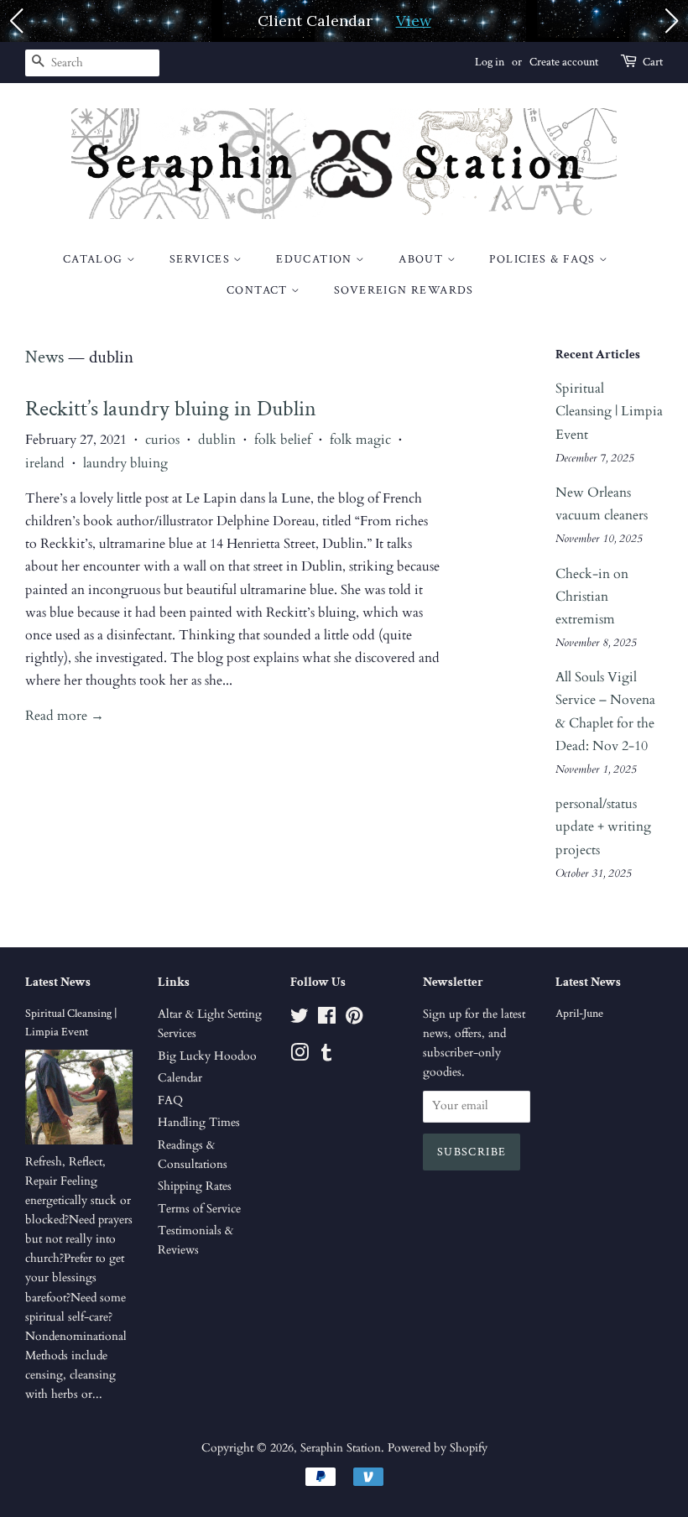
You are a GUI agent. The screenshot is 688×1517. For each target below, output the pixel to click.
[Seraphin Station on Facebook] (326, 1019)
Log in (489, 62)
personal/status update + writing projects (603, 826)
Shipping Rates (195, 1186)
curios (162, 439)
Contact (259, 290)
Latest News (58, 982)
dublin (217, 439)
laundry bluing (125, 463)
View (413, 20)
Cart (653, 62)
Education (316, 259)
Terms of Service (199, 1209)
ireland (45, 463)
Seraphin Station (340, 1448)
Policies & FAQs (543, 259)
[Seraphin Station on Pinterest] (354, 1019)
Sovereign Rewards (404, 290)
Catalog (95, 259)
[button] (15, 21)
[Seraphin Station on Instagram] (299, 1056)
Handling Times (199, 1122)
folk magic (360, 439)
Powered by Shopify (437, 1448)
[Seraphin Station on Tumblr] (326, 1056)
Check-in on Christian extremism (591, 596)
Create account (563, 62)
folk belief (282, 439)
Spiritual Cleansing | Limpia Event (609, 411)
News (44, 357)
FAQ (170, 1100)
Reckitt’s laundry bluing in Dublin (170, 408)
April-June (579, 1013)
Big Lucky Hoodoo (207, 1056)
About (422, 259)
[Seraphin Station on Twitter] (299, 1019)
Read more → (64, 715)
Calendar (180, 1078)
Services (201, 259)
